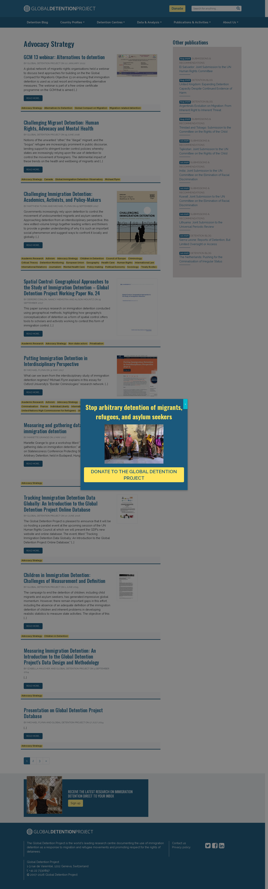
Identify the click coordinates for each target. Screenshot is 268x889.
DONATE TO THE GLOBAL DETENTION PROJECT (134, 475)
